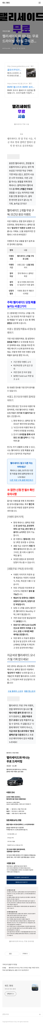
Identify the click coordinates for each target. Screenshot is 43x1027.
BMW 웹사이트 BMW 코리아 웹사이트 (21, 87)
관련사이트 (5, 1014)
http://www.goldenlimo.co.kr (18, 66)
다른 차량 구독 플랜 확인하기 (21, 480)
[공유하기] (13, 953)
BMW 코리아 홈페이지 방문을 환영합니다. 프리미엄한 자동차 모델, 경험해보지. (21, 91)
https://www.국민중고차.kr (17, 83)
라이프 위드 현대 (10, 989)
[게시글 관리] (16, 953)
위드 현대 (6, 3)
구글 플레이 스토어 (15, 691)
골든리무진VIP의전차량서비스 (14, 69)
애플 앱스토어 (29, 691)
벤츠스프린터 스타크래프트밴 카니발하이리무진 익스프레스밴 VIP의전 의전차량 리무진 (14, 74)
